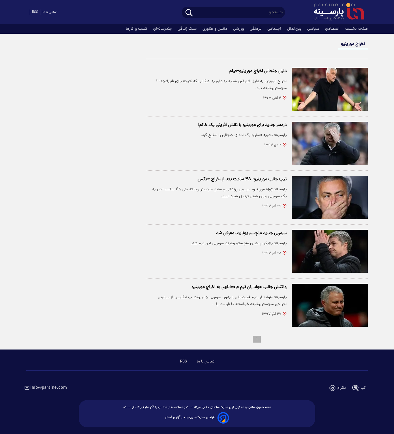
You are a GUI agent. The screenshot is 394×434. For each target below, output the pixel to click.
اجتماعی (274, 29)
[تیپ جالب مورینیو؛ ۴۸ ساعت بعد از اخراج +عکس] (330, 197)
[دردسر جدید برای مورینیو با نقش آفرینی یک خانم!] (330, 143)
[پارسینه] (336, 12)
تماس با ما (49, 12)
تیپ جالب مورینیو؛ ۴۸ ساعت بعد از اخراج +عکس (242, 179)
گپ (363, 388)
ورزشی (239, 29)
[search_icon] (189, 13)
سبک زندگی (188, 29)
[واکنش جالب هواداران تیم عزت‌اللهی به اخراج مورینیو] (330, 305)
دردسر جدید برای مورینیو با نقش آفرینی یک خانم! (242, 125)
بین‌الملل (295, 29)
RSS (35, 12)
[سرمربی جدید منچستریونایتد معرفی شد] (330, 251)
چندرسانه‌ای (163, 29)
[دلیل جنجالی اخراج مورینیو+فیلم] (330, 89)
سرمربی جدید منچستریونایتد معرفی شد (251, 233)
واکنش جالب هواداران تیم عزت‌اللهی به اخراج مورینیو (239, 287)
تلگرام (341, 388)
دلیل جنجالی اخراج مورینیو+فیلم (258, 71)
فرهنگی (256, 29)
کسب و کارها (137, 29)
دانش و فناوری (215, 29)
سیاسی (313, 29)
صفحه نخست (356, 29)
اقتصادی (333, 29)
